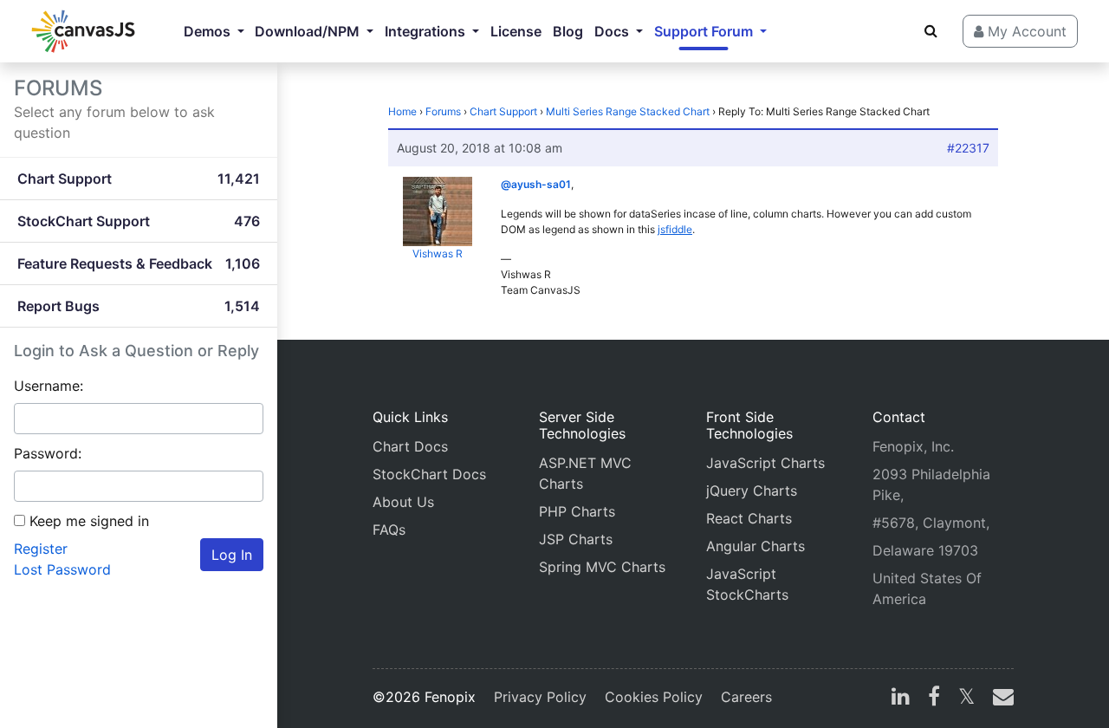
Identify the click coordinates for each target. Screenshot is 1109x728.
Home (402, 111)
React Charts (749, 518)
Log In (231, 554)
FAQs (389, 529)
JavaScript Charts (765, 462)
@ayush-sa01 (536, 184)
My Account (1025, 31)
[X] (966, 698)
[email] (1000, 698)
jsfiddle (675, 229)
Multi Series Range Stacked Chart (628, 111)
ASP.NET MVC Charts (585, 473)
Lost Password (62, 569)
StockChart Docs (429, 474)
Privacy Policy (540, 696)
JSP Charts (576, 539)
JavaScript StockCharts (747, 584)
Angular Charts (755, 546)
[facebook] (934, 698)
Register (41, 548)
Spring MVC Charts (602, 566)
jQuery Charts (751, 490)
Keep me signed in (89, 521)
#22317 (968, 147)
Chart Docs (410, 446)
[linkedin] (901, 698)
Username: (48, 385)
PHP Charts (577, 511)
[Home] (83, 31)
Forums (443, 111)
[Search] (931, 30)
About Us (403, 501)
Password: (47, 453)
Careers (746, 696)
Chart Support (503, 111)
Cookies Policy (654, 696)
